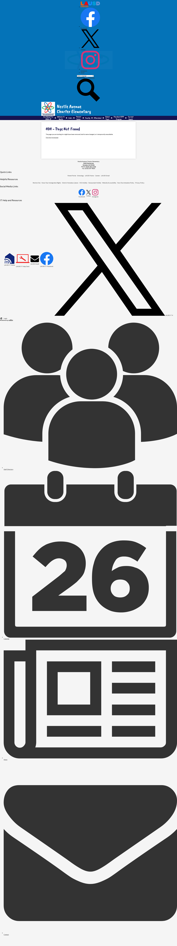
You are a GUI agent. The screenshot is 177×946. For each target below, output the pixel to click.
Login (3, 318)
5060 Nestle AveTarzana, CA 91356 (89, 164)
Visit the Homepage (52, 137)
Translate (92, 78)
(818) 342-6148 (91, 167)
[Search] (88, 101)
